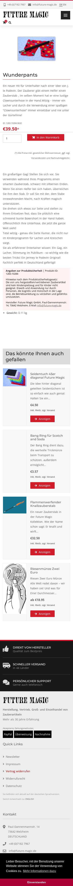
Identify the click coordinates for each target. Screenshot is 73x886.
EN (64, 4)
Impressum (13, 764)
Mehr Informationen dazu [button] (39, 871)
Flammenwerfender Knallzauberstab (45, 504)
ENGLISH (29, 799)
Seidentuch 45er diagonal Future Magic (47, 375)
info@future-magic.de (49, 305)
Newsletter (13, 756)
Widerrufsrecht (15, 778)
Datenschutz (14, 786)
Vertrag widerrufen (18, 771)
